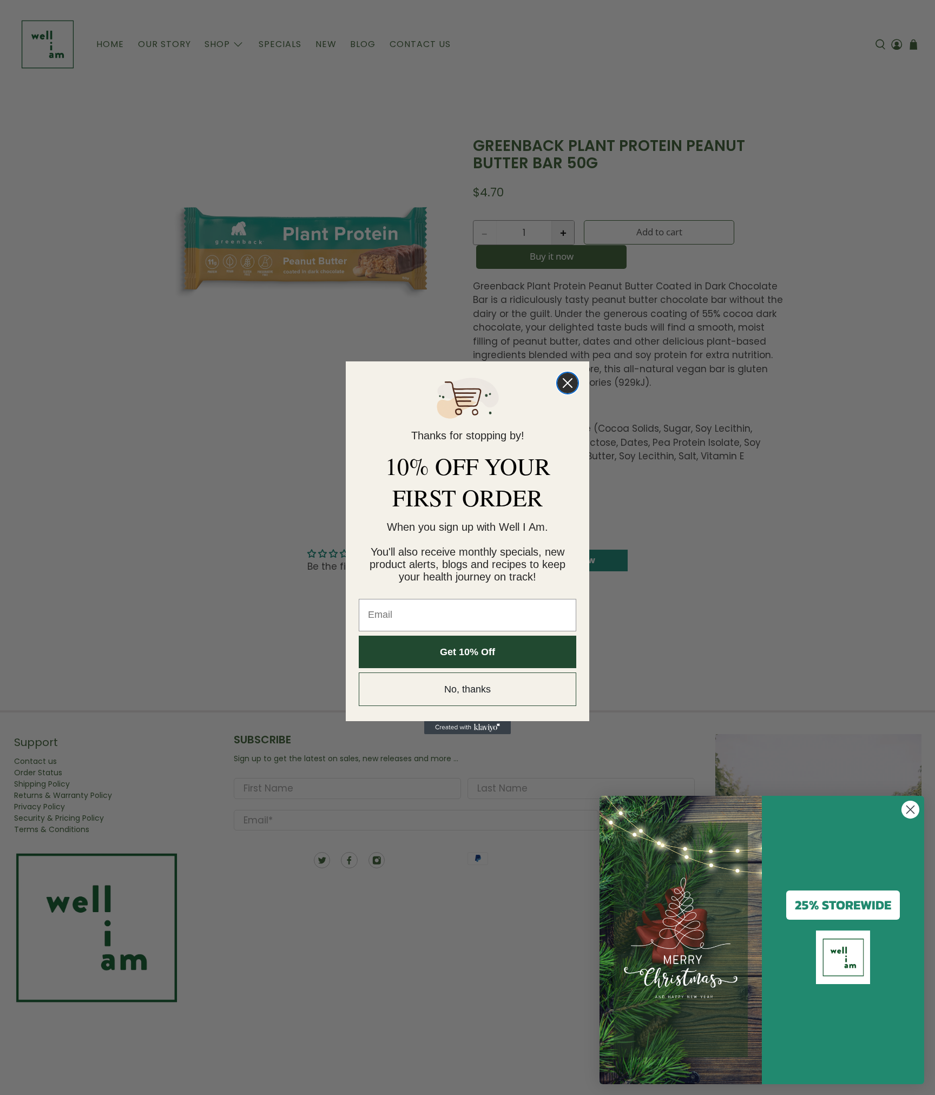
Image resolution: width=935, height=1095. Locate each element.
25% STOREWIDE (843, 904)
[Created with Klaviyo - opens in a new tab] (467, 727)
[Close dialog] (567, 383)
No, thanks (467, 689)
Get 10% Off (467, 652)
